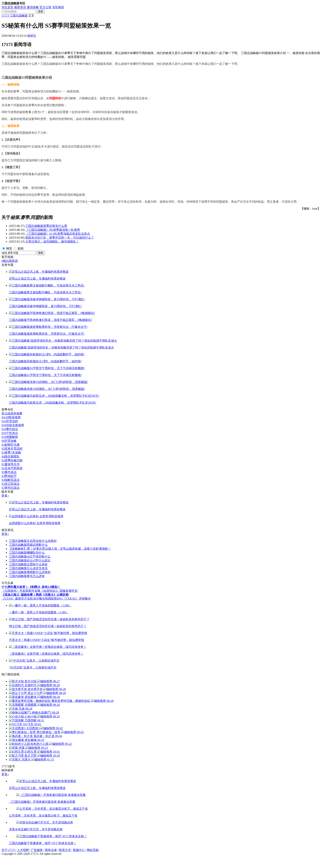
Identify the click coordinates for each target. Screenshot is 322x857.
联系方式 (65, 850)
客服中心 (79, 850)
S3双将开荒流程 (12, 448)
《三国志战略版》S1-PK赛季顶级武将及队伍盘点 (57, 233)
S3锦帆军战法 (10, 479)
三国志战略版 (19, 15)
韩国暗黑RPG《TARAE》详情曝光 (68, 598)
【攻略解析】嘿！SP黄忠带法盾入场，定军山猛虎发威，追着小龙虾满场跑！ (60, 548)
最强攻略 (33, 7)
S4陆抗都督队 (10, 456)
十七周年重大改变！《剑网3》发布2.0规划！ (30, 586)
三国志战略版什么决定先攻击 (28, 568)
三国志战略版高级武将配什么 (28, 544)
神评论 (31, 35)
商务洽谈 (51, 850)
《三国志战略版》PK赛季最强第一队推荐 (52, 229)
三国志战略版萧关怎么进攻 (27, 576)
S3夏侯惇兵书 (10, 464)
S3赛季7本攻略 (11, 452)
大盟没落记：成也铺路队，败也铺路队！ (52, 241)
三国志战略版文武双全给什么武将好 (33, 540)
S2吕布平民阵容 (12, 468)
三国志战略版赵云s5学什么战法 (29, 560)
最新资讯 (20, 7)
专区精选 (58, 7)
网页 (9, 248)
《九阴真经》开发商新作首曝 (20, 590)
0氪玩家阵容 (9, 260)
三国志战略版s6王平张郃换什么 (29, 556)
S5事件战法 (9, 472)
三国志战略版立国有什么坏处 (28, 564)
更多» (5, 495)
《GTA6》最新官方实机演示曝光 (23, 598)
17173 (5, 15)
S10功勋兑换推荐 (12, 425)
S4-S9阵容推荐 (11, 417)
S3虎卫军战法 (10, 483)
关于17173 (8, 850)
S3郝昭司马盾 (10, 444)
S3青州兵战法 (10, 487)
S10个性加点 (9, 433)
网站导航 (93, 850)
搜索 (40, 11)
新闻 (20, 248)
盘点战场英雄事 (11, 413)
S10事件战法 (9, 429)
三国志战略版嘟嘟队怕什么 (27, 552)
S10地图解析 (9, 436)
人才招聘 (23, 850)
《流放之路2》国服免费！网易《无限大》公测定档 (35, 594)
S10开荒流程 (9, 421)
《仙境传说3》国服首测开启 (59, 590)
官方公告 (45, 7)
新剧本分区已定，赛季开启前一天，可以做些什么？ (59, 237)
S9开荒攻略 (9, 440)
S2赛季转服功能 (12, 460)
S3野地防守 (9, 476)
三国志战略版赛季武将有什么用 (46, 225)
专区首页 (7, 7)
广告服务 (37, 850)
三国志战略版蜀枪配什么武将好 (30, 572)
